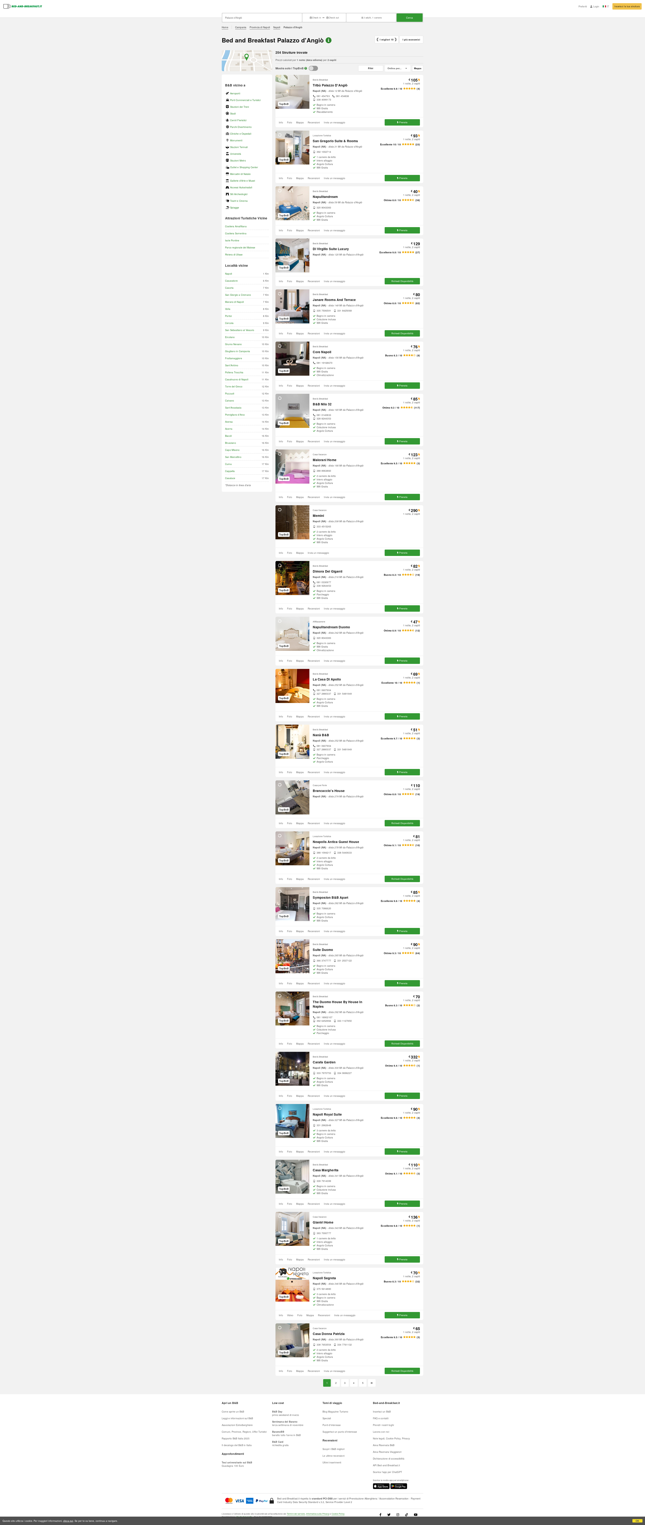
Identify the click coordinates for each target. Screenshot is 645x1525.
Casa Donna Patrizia (329, 1333)
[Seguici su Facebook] (381, 1514)
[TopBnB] (313, 68)
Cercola (229, 323)
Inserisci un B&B (382, 1411)
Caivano (229, 400)
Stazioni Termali (239, 147)
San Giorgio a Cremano (238, 294)
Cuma (228, 464)
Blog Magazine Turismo (335, 1411)
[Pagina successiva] (372, 1383)
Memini (318, 515)
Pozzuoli (229, 393)
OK (637, 1520)
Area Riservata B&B (384, 1445)
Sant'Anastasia (233, 407)
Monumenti (236, 140)
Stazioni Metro (238, 160)
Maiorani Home (324, 460)
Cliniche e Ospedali (240, 133)
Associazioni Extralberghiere (237, 1425)
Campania (240, 27)
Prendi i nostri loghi (383, 1425)
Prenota (403, 122)
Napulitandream (325, 196)
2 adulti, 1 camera (372, 17)
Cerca (409, 17)
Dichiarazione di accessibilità (388, 1458)
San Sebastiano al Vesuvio (239, 330)
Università (235, 153)
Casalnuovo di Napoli (236, 379)
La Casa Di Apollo (327, 679)
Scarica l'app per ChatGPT (387, 1472)
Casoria (229, 287)
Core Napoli (322, 352)
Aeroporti (235, 93)
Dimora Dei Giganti (327, 571)
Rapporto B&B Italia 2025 (235, 1438)
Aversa (229, 421)
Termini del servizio (296, 1513)
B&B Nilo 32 (322, 404)
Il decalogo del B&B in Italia (237, 1445)
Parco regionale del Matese (240, 247)
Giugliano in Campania (237, 351)
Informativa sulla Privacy (317, 1513)
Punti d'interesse (331, 1425)
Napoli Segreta (324, 1278)
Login (596, 6)
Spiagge (234, 207)
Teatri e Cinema (239, 200)
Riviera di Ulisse (234, 254)
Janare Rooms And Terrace (334, 299)
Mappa (300, 122)
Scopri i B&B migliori (333, 1449)
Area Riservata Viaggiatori (387, 1451)
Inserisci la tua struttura (627, 6)
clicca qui (68, 1520)
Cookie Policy (338, 1513)
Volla (227, 309)
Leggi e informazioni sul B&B (237, 1418)
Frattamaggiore (233, 358)
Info (281, 122)
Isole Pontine (232, 240)
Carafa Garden (324, 1062)
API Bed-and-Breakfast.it (386, 1465)
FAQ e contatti (381, 1418)
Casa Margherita (325, 1170)
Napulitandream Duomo (331, 627)
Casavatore (231, 280)
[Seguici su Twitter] (389, 1514)
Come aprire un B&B (233, 1411)
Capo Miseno (232, 450)
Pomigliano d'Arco (235, 414)
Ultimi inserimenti (331, 1462)
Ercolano (230, 337)
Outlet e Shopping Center (244, 167)
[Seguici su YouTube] (415, 1514)
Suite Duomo (323, 949)
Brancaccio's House (329, 790)
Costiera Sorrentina (235, 233)
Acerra (228, 428)
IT (608, 6)
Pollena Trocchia (234, 372)
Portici (228, 316)
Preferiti (582, 6)
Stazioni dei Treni (239, 106)
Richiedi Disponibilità (402, 281)
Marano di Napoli (234, 301)
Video (290, 1315)
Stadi (233, 113)
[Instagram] (398, 1514)
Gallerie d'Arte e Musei (242, 180)
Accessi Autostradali (241, 187)
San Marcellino (233, 457)
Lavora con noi (381, 1431)
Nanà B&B (321, 735)
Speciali (326, 1418)
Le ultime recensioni (333, 1455)
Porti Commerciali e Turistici (245, 100)
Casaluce (230, 478)
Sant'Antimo (231, 365)
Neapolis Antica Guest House (336, 841)
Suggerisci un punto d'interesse (339, 1431)
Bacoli (228, 435)
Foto (289, 122)
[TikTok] (407, 1514)
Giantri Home (323, 1222)
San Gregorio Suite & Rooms (335, 141)
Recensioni (314, 122)
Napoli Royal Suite (327, 1114)
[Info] (305, 68)
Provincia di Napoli (260, 27)
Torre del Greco (233, 386)
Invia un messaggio (334, 122)
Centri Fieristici (238, 120)
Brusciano (230, 442)
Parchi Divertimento (241, 127)
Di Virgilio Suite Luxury (331, 249)
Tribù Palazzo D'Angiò (330, 85)
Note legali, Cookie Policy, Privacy (391, 1438)
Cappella (230, 471)
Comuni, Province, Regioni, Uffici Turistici (244, 1431)
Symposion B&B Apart (330, 897)
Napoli (276, 27)
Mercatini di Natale (240, 174)
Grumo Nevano (233, 344)
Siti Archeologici (238, 194)
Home (225, 27)
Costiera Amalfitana (236, 226)
